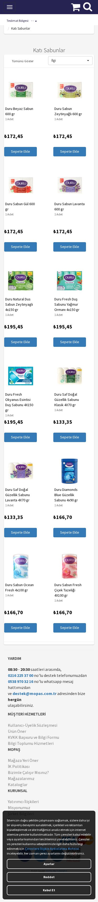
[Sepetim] (75, 6)
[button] (70, 60)
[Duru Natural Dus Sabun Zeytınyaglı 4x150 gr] (20, 281)
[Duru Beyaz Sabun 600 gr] (20, 90)
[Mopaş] (37, 6)
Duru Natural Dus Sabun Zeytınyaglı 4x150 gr (19, 304)
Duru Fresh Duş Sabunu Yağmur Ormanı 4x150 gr (66, 304)
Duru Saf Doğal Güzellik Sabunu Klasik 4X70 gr (66, 399)
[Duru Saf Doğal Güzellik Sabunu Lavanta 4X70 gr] (20, 471)
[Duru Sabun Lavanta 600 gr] (69, 185)
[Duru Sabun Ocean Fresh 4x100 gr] (20, 566)
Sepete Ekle (20, 151)
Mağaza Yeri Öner (23, 760)
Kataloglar (17, 784)
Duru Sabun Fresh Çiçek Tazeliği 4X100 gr (67, 590)
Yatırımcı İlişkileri (23, 801)
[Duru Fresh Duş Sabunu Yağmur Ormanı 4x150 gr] (69, 281)
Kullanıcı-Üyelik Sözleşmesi (32, 725)
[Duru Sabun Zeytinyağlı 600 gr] (69, 90)
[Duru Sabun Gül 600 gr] (20, 185)
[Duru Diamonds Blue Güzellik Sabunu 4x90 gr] (69, 471)
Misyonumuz (19, 807)
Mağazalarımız (21, 778)
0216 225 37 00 (20, 675)
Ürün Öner (17, 731)
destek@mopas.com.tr (34, 693)
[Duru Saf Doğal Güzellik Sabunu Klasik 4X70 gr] (69, 376)
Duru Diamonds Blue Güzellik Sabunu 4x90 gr (66, 494)
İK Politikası (19, 766)
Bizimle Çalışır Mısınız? (28, 772)
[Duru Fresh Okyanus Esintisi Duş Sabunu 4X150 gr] (20, 376)
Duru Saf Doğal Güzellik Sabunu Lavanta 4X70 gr (17, 494)
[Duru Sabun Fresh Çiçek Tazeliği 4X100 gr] (69, 566)
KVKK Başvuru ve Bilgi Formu (33, 737)
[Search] (87, 6)
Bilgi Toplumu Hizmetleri (31, 743)
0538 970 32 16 (20, 681)
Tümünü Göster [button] (22, 61)
